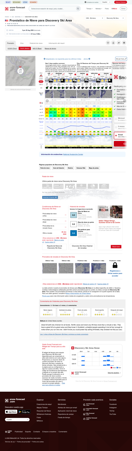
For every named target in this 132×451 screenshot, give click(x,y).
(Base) (37, 48)
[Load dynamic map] (20, 71)
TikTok (111, 411)
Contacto (36, 431)
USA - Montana (17, 17)
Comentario (63, 431)
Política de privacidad (23, 442)
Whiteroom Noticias (44, 414)
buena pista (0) (50, 242)
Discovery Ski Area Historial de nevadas (82, 247)
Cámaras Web (81, 168)
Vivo (22, 43)
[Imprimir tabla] (124, 42)
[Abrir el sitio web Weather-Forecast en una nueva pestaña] (33, 2)
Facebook (113, 404)
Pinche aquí (46, 296)
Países (7, 17)
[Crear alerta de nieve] (113, 42)
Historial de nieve (36, 43)
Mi (114, 9)
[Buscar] (78, 9)
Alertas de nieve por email (67, 407)
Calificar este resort (47, 338)
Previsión (10, 43)
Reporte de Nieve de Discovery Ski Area (54, 247)
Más (41, 95)
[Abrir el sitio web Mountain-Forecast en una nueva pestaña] (16, 2)
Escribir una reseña (63, 338)
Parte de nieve (45, 168)
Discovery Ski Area (31, 17)
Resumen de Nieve (44, 411)
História (70, 168)
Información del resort (56, 43)
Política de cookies (38, 442)
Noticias (98, 9)
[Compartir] (118, 42)
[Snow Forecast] (14, 9)
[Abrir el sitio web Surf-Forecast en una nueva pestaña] (8, 2)
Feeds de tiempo (64, 417)
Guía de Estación (58, 168)
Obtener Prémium (121, 2)
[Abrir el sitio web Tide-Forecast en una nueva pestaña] (25, 2)
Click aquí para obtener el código (53, 384)
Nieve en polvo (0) (89, 284)
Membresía (62, 404)
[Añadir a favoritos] (108, 42)
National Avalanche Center (73, 154)
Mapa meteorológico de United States (78, 293)
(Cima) (12, 48)
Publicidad (19, 431)
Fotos (107, 9)
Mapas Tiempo (42, 407)
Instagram (113, 407)
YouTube (112, 414)
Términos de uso (10, 442)
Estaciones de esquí (44, 404)
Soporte (28, 431)
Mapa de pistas (94, 168)
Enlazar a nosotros (49, 431)
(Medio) (25, 48)
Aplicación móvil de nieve (67, 411)
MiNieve (40, 421)
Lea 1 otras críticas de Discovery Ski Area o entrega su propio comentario (64, 334)
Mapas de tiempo (50, 48)
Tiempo (88, 9)
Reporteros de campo (66, 414)
